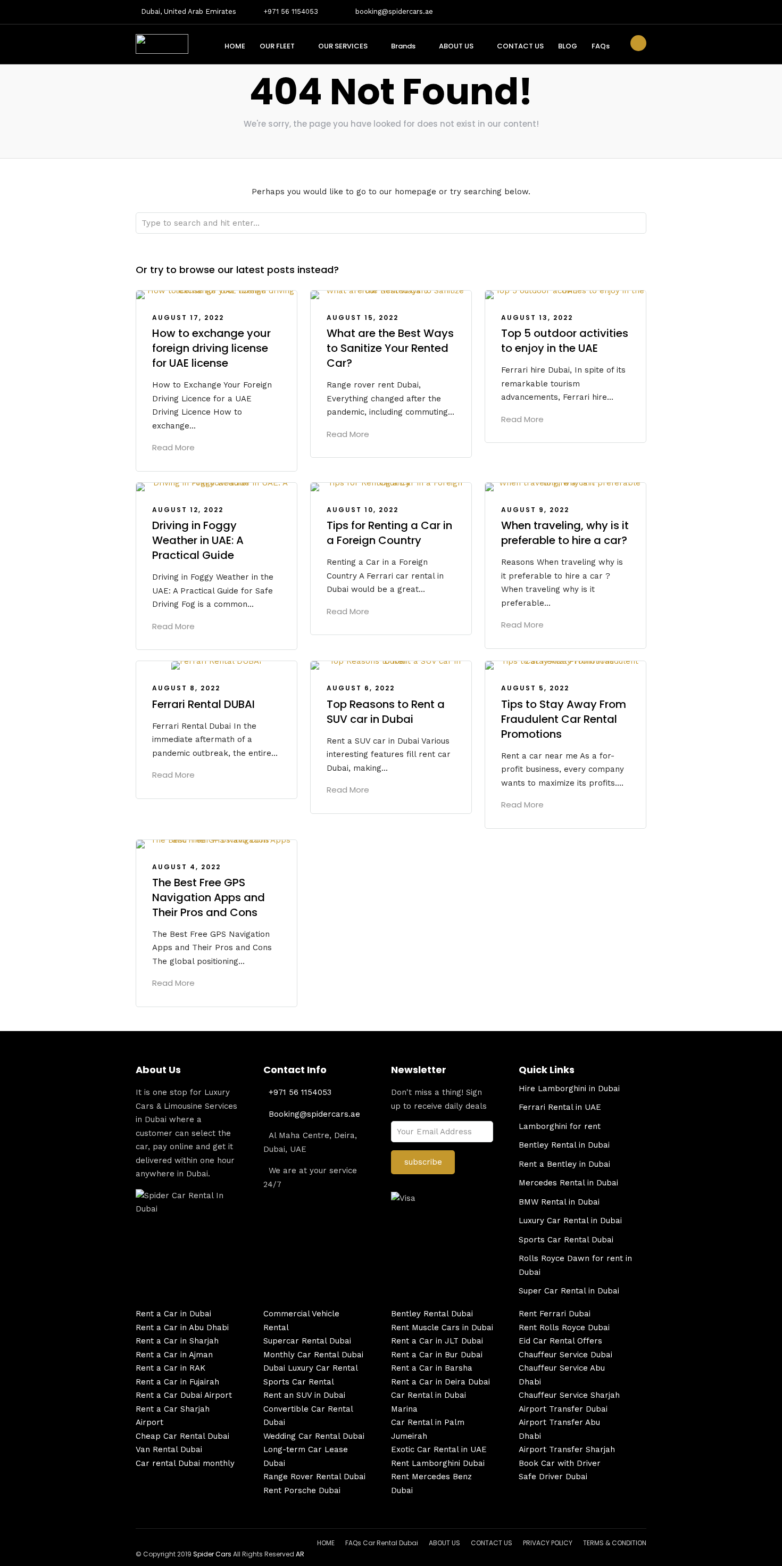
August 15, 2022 (362, 317)
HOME (234, 46)
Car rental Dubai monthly (185, 1463)
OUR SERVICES (343, 46)
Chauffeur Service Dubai (565, 1354)
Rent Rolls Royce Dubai (564, 1327)
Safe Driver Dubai (553, 1476)
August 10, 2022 (362, 509)
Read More (173, 447)
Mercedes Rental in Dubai (568, 1183)
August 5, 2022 (535, 688)
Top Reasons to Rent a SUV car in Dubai (386, 712)
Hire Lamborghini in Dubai (569, 1088)
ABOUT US (456, 46)
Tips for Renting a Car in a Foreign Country (389, 533)
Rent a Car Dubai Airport (184, 1395)
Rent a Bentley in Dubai (564, 1164)
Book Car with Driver (560, 1463)
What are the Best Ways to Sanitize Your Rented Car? (390, 348)
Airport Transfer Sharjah (567, 1449)
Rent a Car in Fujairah (177, 1382)
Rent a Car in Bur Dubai (436, 1354)
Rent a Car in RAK (170, 1368)
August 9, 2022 (535, 509)
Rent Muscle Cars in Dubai (442, 1327)
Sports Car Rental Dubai (566, 1239)
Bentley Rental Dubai (432, 1313)
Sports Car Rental (298, 1382)
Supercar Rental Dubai (307, 1341)
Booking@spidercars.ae (314, 1114)
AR (300, 1554)
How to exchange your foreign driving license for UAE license (211, 348)
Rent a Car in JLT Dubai (437, 1341)
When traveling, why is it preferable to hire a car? (565, 533)
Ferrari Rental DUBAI (203, 704)
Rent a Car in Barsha (431, 1368)
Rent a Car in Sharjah (177, 1341)
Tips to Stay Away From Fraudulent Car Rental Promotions (563, 719)
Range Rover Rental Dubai (314, 1476)
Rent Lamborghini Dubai (438, 1463)
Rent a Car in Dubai (173, 1313)
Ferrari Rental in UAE (560, 1107)
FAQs (601, 46)
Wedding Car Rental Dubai (313, 1436)
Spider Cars (212, 1554)
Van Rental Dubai (169, 1449)
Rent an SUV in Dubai (304, 1395)
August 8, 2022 (186, 688)
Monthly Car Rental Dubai (313, 1354)
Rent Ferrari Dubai (554, 1313)
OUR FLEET (277, 46)
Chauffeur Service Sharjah (569, 1395)
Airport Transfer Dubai (563, 1409)
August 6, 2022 (361, 688)
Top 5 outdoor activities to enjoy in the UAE (564, 341)
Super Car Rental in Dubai (569, 1291)
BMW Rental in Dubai (559, 1202)
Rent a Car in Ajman (174, 1354)
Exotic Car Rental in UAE (439, 1449)
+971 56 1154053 (290, 11)
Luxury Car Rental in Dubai (570, 1220)
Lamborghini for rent (560, 1126)
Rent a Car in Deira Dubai (440, 1382)
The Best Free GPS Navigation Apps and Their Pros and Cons (208, 897)
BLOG (567, 46)
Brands (403, 46)
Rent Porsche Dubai (301, 1490)
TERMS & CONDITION (614, 1542)
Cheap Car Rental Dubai (182, 1436)
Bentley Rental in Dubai (564, 1145)
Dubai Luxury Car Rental (310, 1368)
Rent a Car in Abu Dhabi (182, 1327)
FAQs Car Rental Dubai (381, 1542)
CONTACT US (520, 46)
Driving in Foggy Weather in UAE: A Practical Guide (198, 540)
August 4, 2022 (186, 866)
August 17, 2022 (188, 317)
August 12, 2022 (187, 509)
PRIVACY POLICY (547, 1542)
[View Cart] (638, 43)
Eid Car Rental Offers (560, 1341)
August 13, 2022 (537, 317)
